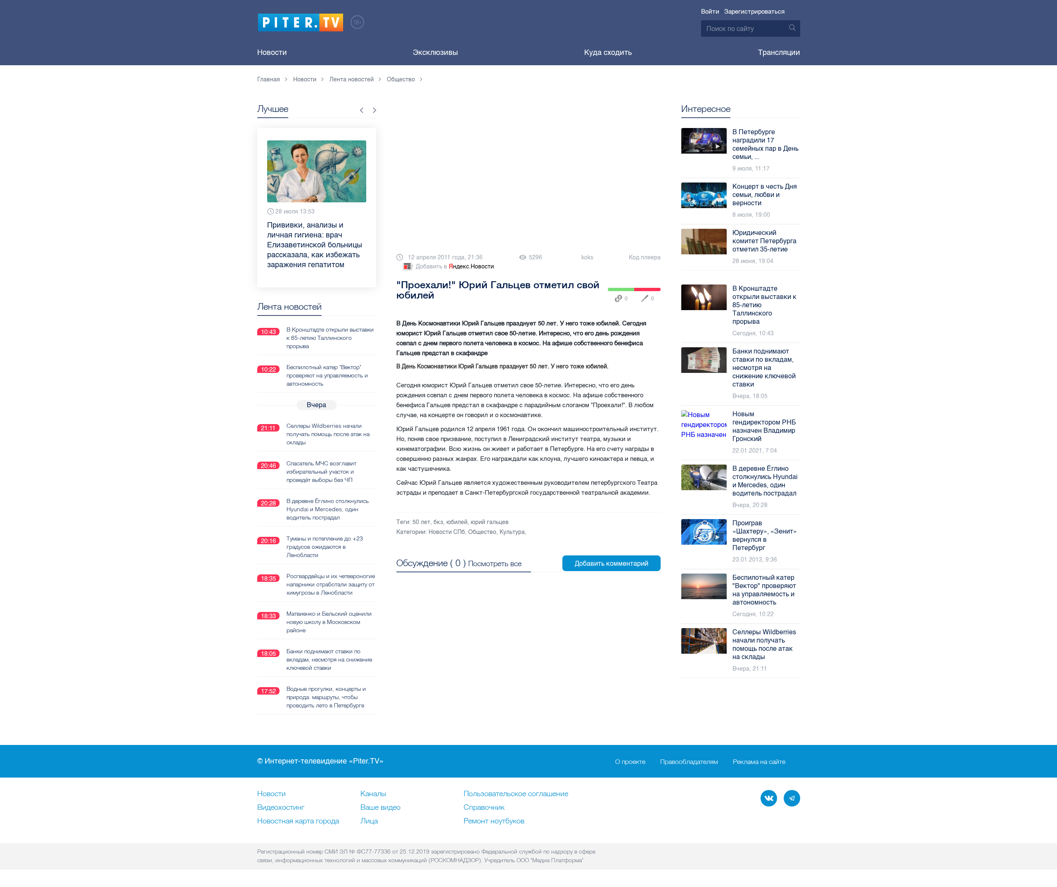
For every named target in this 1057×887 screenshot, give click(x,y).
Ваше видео (380, 808)
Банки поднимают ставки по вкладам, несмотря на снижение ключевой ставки (329, 659)
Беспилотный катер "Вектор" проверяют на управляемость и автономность (327, 375)
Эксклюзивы (435, 52)
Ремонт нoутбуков (494, 821)
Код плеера (645, 257)
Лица (369, 821)
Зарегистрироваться (754, 11)
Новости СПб (447, 532)
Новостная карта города (298, 821)
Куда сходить (608, 52)
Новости (272, 52)
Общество (482, 532)
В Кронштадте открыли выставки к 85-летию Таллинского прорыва (330, 338)
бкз (438, 522)
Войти (710, 11)
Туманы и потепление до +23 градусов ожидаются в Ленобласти (325, 547)
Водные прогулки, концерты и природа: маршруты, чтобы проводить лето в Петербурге (326, 697)
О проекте (630, 761)
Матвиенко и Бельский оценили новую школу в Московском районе (329, 622)
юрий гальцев (490, 522)
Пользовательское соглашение (516, 794)
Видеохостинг (280, 808)
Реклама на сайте (759, 761)
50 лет (421, 522)
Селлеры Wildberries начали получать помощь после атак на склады (328, 434)
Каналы (373, 794)
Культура (512, 532)
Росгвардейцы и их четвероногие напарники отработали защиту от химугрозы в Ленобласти (331, 584)
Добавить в (455, 266)
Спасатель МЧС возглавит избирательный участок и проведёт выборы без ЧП (321, 472)
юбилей (456, 522)
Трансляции (779, 52)
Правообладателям (689, 761)
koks (587, 257)
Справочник (484, 808)
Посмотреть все (494, 563)
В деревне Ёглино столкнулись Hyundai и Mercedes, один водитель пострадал (328, 509)
